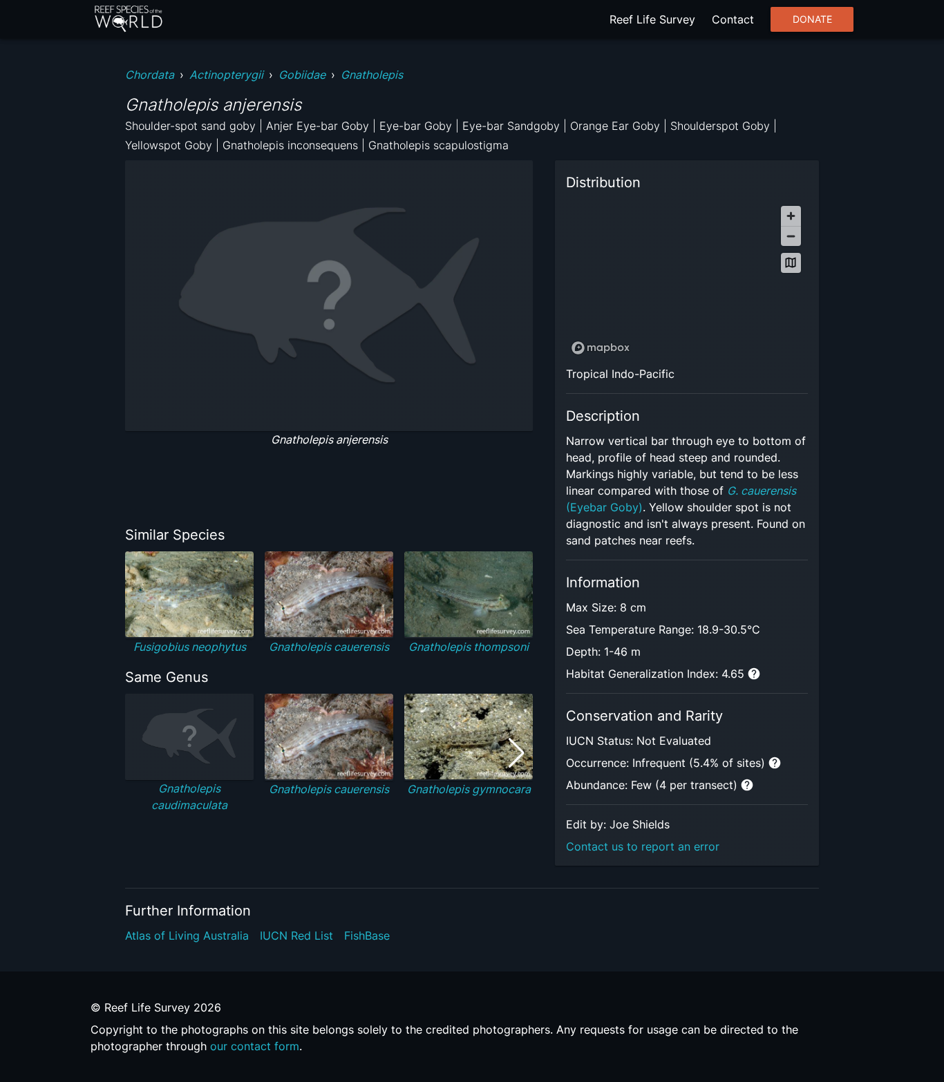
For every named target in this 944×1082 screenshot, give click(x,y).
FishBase (367, 935)
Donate (812, 19)
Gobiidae (302, 75)
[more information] (754, 673)
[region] (687, 279)
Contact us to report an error (642, 846)
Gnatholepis (372, 75)
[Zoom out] (791, 236)
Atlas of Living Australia (187, 935)
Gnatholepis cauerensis (329, 647)
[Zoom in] (791, 216)
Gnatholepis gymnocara (469, 789)
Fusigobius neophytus (189, 647)
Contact (733, 19)
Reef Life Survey (652, 19)
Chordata (149, 75)
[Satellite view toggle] (791, 263)
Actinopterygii (226, 75)
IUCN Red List (296, 935)
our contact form (254, 1046)
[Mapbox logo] (600, 348)
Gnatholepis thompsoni (468, 647)
